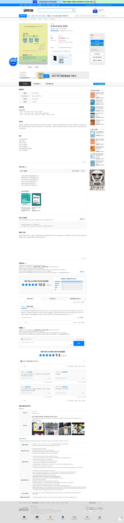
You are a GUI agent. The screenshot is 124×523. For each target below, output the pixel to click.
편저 (53, 28)
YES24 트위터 (93, 503)
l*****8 (29, 308)
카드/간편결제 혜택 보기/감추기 (72, 47)
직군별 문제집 (37, 114)
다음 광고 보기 (104, 12)
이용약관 (29, 502)
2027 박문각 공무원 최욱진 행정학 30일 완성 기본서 (99, 154)
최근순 (75, 302)
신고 (39, 308)
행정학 (45, 18)
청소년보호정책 (42, 502)
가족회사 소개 (100, 503)
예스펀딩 (56, 15)
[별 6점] (27, 339)
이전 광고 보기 (103, 12)
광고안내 (53, 502)
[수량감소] (94, 37)
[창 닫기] (70, 55)
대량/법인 (103, 15)
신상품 (32, 15)
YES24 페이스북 (91, 503)
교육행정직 (43, 114)
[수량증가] (100, 37)
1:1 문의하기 (88, 511)
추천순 (79, 302)
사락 (52, 15)
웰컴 (20, 18)
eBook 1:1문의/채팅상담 (98, 509)
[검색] (73, 10)
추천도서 (98, 15)
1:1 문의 (48, 444)
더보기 (101, 90)
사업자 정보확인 (57, 510)
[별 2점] (24, 339)
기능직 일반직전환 (38, 113)
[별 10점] (30, 339)
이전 (24, 302)
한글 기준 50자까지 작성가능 (28, 342)
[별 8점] (29, 339)
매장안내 (43, 15)
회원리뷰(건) (63, 30)
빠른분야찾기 (23, 15)
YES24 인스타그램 (95, 503)
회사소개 (20, 502)
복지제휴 (62, 502)
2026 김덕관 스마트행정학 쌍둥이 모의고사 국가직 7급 (100, 147)
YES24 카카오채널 (90, 503)
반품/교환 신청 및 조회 (42, 444)
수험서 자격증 (32, 18)
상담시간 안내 (101, 511)
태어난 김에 (61, 59)
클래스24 (60, 15)
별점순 (82, 302)
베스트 (29, 15)
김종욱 (52, 28)
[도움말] (55, 40)
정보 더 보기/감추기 (59, 30)
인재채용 (24, 502)
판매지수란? (72, 30)
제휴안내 (57, 502)
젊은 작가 (77, 15)
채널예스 (49, 15)
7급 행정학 (52, 18)
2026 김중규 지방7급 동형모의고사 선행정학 (100, 93)
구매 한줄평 (70, 366)
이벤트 (36, 15)
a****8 (45, 382)
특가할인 (94, 15)
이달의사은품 (88, 15)
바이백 (39, 15)
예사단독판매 (82, 15)
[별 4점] (25, 339)
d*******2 (79, 397)
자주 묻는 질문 (95, 511)
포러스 (57, 28)
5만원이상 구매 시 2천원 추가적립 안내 (72, 42)
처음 (22, 302)
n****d (45, 397)
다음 (27, 302)
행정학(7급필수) (46, 113)
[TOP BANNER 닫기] (122, 2)
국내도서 (24, 18)
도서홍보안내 (48, 502)
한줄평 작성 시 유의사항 (83, 339)
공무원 (39, 18)
